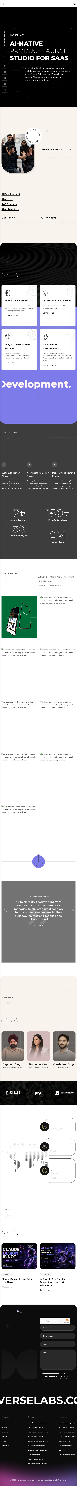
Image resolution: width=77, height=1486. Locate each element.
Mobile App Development (62, 577)
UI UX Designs (45, 581)
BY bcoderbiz (7, 1287)
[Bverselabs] (3, 3)
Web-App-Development (49, 585)
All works (42, 577)
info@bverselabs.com (4, 38)
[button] (5, 276)
